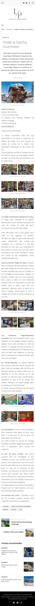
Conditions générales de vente (19, 597)
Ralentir (6, 37)
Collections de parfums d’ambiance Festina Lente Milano (9, 552)
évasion (13, 509)
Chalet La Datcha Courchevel (21, 506)
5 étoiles (6, 506)
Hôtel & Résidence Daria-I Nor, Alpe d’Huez (11, 580)
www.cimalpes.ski (7, 126)
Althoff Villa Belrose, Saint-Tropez (9, 566)
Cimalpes (5, 509)
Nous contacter (23, 599)
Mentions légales (5, 597)
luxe (20, 509)
